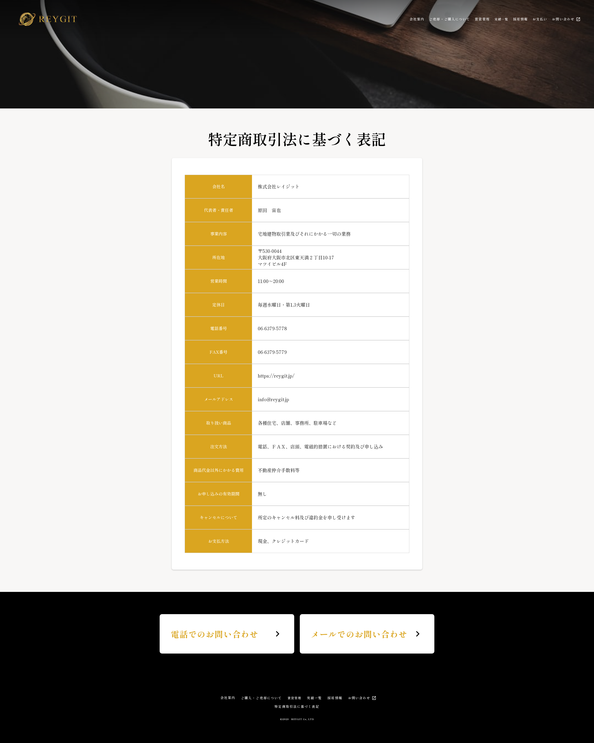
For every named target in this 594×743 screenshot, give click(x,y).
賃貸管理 (482, 19)
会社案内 (417, 19)
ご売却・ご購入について (449, 19)
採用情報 (520, 19)
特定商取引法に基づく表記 (296, 706)
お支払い (540, 19)
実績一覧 (501, 19)
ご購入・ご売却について (261, 698)
